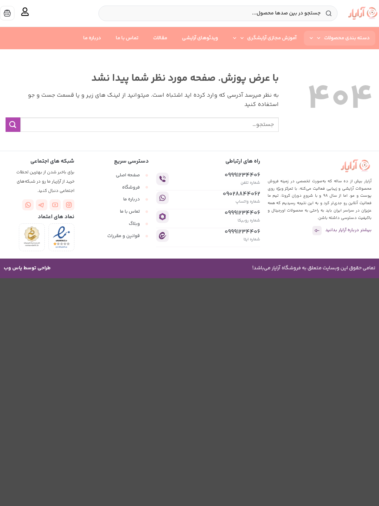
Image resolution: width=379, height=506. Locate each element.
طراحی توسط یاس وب (27, 268)
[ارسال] (13, 124)
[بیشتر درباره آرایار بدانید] (317, 230)
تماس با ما (127, 38)
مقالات (160, 38)
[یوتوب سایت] (55, 205)
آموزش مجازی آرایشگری (271, 38)
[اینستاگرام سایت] (68, 205)
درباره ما (92, 38)
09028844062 (241, 194)
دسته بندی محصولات (347, 38)
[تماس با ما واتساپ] (28, 205)
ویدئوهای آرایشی (200, 38)
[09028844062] (162, 198)
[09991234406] (162, 179)
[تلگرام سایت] (41, 205)
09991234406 (242, 175)
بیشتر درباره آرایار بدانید (348, 230)
